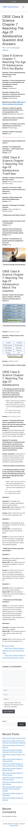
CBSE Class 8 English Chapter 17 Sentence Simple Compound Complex (12, 789)
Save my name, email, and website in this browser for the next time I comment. (13, 704)
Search (4, 721)
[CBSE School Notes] (10, 7)
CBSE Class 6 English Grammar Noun (14, 738)
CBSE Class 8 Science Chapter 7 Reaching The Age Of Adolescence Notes (13, 651)
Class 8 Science (9, 646)
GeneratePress (14, 825)
